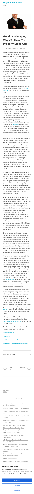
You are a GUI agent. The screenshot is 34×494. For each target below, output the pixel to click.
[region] (17, 478)
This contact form (8, 332)
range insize (10, 279)
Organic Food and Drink (15, 2)
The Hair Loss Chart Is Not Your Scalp (14, 425)
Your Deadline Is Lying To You (11, 432)
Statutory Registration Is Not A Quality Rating (16, 408)
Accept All (17, 480)
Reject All (17, 490)
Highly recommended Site (11, 340)
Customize (17, 485)
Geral (5, 392)
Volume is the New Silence (10, 458)
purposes (16, 124)
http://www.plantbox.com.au (12, 321)
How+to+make (11, 354)
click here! (6, 336)
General (22, 48)
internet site (15, 343)
